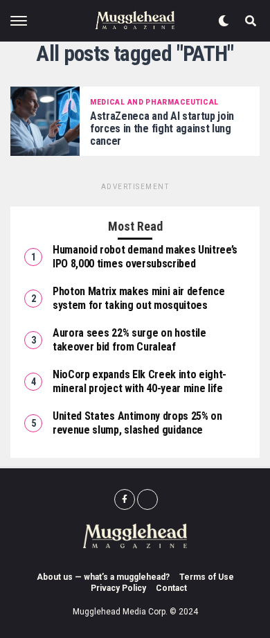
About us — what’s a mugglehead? (103, 577)
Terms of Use (206, 577)
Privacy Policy (118, 588)
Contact (171, 588)
